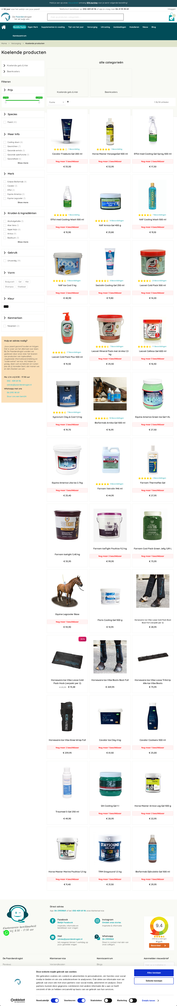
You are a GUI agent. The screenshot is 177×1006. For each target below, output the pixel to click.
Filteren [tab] (6, 81)
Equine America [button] (15, 194)
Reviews (7, 964)
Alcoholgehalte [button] (15, 221)
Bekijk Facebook (65, 922)
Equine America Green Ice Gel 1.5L (152, 417)
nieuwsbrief (73, 3)
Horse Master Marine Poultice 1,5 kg (67, 871)
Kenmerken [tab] (15, 317)
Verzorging (16, 43)
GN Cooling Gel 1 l (110, 805)
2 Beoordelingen (159, 478)
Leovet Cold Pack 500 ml (153, 285)
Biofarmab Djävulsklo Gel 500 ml (153, 871)
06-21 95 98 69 (122, 9)
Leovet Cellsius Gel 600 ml (152, 351)
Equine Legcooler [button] (16, 198)
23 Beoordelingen (159, 280)
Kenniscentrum (19, 35)
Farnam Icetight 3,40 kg (67, 554)
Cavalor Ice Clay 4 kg (110, 740)
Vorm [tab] (11, 272)
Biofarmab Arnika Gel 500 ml (110, 422)
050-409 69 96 (89, 9)
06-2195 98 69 (13, 392)
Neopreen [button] (13, 326)
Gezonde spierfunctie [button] (18, 154)
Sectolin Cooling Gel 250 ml (110, 285)
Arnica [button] (11, 233)
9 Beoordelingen (74, 280)
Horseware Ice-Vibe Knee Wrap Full (67, 740)
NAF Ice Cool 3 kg (67, 285)
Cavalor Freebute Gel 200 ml (67, 153)
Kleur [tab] (11, 298)
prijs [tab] (10, 90)
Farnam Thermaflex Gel (152, 482)
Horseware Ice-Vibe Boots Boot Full (110, 680)
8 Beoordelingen (116, 280)
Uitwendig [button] (13, 260)
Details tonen (148, 1000)
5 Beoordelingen (116, 484)
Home (4, 43)
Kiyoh (159, 941)
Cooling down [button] (15, 142)
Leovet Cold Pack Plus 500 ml (67, 357)
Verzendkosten (57, 964)
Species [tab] (12, 114)
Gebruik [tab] (12, 252)
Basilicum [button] (13, 238)
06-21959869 (60, 911)
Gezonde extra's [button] (16, 150)
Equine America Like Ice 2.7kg (67, 482)
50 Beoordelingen (116, 418)
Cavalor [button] (12, 186)
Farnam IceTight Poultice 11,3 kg (110, 548)
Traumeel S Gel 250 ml (67, 811)
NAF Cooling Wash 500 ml (152, 219)
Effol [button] (11, 190)
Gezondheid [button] (14, 159)
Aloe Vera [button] (13, 225)
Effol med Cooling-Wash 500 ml (67, 219)
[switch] (81, 1001)
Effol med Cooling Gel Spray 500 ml (152, 153)
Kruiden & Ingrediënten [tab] (22, 213)
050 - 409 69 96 (14, 381)
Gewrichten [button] (14, 146)
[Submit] (120, 16)
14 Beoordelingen (116, 220)
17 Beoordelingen (74, 352)
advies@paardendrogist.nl (19, 385)
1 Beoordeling (74, 149)
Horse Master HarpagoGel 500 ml (110, 153)
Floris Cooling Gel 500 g (110, 620)
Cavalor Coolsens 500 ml (153, 740)
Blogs (99, 964)
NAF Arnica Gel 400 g (110, 225)
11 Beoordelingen (159, 346)
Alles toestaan (154, 973)
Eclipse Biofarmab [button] (16, 181)
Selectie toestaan (154, 981)
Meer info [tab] (14, 134)
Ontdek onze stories (111, 922)
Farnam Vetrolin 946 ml (110, 488)
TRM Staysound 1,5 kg (110, 871)
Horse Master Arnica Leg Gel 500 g (153, 805)
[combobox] (85, 17)
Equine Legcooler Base (67, 614)
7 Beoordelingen (159, 215)
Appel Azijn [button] (13, 229)
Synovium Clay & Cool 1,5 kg (67, 417)
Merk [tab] (11, 173)
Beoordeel (156, 945)
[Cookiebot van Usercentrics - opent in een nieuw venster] (18, 1001)
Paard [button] (12, 122)
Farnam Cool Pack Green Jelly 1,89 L (153, 548)
